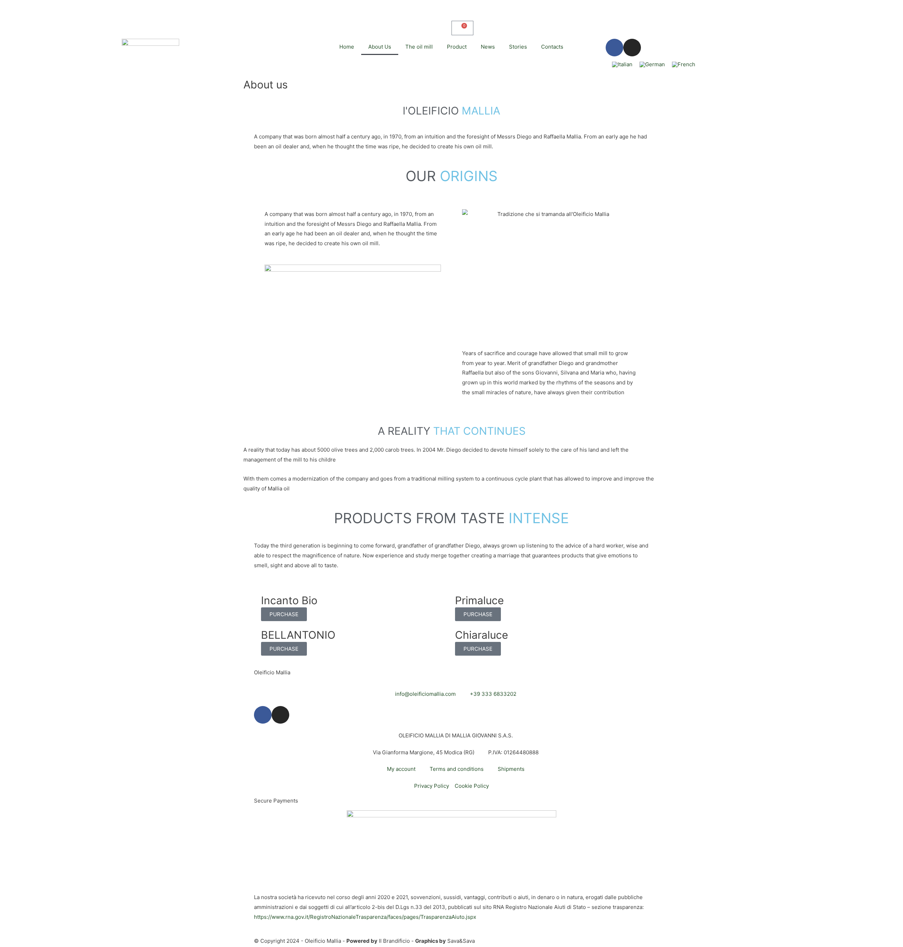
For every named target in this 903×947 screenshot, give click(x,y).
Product (457, 46)
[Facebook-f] (614, 47)
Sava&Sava (461, 940)
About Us (379, 46)
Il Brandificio (394, 940)
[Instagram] (632, 47)
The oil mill (419, 46)
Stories (518, 46)
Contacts (552, 46)
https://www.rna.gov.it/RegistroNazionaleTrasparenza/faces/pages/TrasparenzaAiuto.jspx (365, 917)
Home (346, 46)
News (488, 46)
